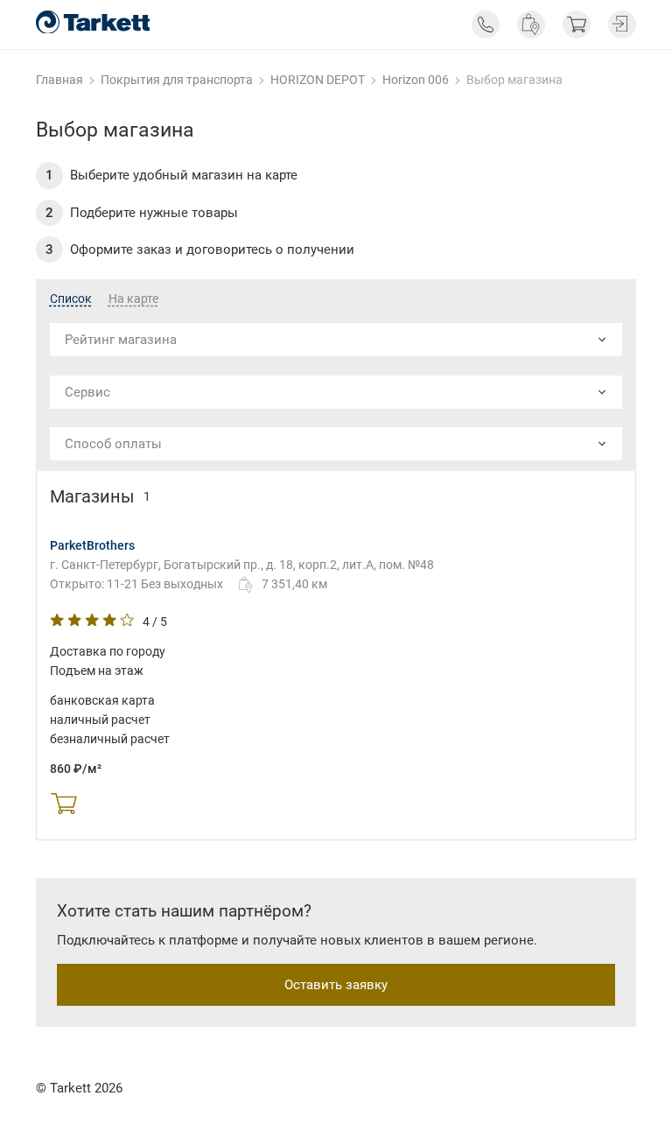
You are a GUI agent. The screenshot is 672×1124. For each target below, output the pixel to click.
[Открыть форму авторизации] (622, 25)
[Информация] (486, 25)
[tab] (71, 299)
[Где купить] (531, 25)
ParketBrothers (92, 545)
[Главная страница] (93, 22)
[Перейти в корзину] (577, 25)
